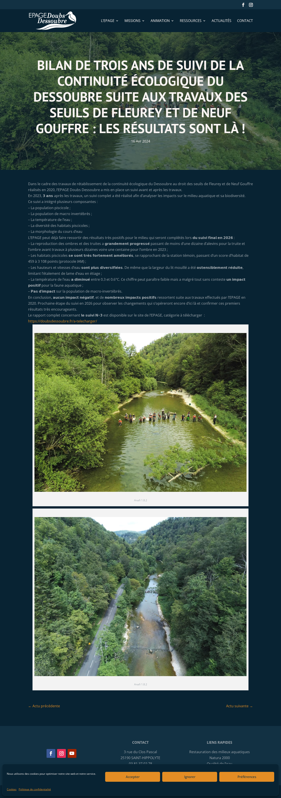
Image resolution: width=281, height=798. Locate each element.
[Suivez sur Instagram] (61, 753)
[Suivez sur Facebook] (51, 753)
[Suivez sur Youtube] (72, 753)
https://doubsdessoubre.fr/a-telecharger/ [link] (62, 321)
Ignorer (189, 776)
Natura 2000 (219, 757)
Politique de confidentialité (35, 789)
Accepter (133, 776)
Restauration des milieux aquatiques (219, 751)
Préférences (247, 776)
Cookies (11, 789)
